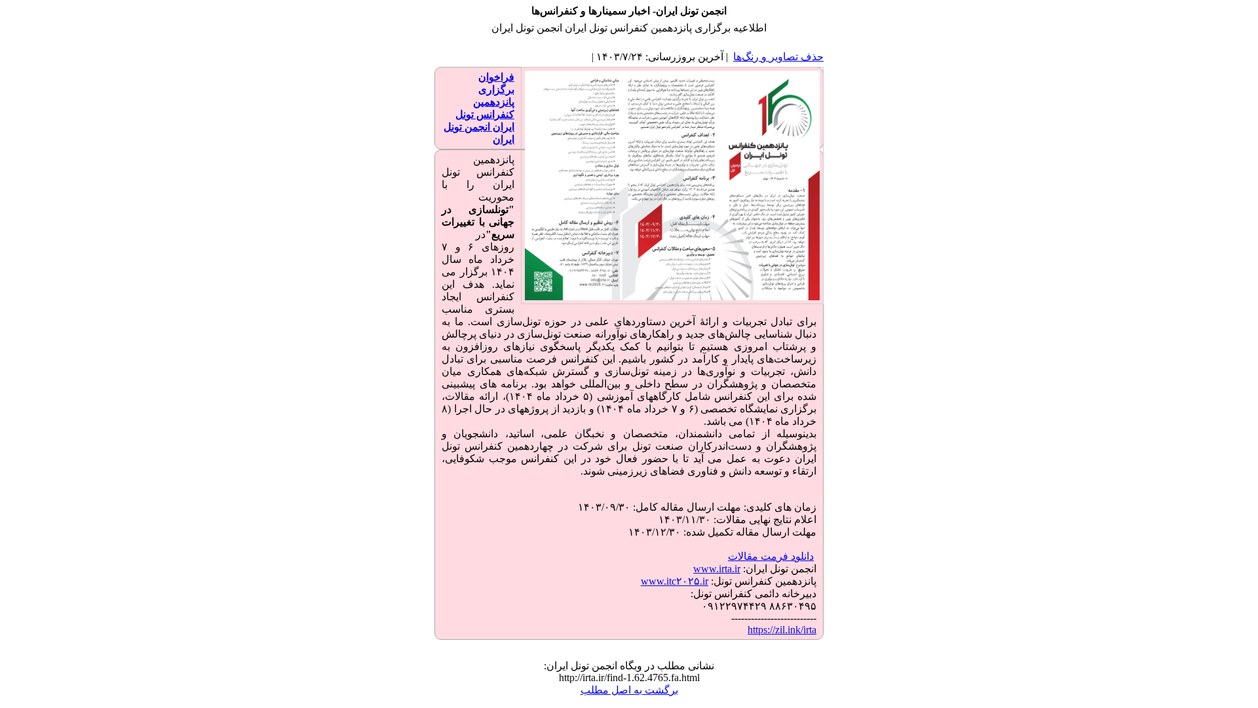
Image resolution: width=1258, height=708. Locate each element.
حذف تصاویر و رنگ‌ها (778, 56)
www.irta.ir (716, 568)
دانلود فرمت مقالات (771, 556)
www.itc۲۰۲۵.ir (674, 581)
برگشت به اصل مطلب (629, 690)
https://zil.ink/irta (782, 629)
